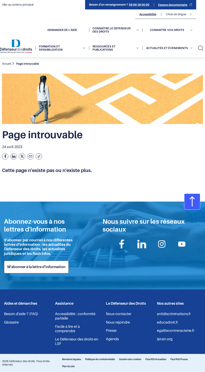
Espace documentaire (172, 4)
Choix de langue (176, 14)
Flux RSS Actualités (155, 359)
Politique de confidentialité (100, 359)
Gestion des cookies (130, 359)
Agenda (112, 339)
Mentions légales (71, 359)
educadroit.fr (167, 322)
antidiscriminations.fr (174, 314)
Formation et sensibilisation (51, 48)
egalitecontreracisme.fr (175, 331)
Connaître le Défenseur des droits (111, 30)
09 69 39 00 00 (139, 4)
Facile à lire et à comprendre (67, 329)
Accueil (6, 63)
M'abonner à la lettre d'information (36, 267)
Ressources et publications (104, 48)
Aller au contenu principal (17, 4)
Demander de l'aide (62, 30)
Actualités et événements (167, 48)
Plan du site (68, 366)
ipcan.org (165, 339)
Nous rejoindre (118, 322)
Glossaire (11, 322)
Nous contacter (118, 314)
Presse (111, 331)
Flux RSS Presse (179, 359)
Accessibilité (147, 14)
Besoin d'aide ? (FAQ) (21, 314)
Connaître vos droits (167, 30)
